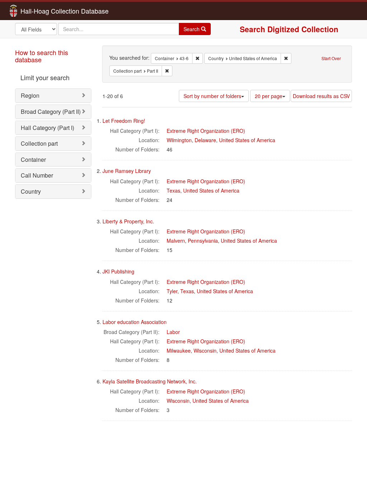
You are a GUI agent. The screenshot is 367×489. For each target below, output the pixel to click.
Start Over (331, 58)
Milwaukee (179, 350)
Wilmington (179, 140)
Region (30, 95)
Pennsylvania (203, 240)
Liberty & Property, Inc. (128, 221)
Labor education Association (135, 321)
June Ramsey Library (127, 170)
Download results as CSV (321, 96)
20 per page (268, 96)
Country (31, 191)
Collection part (39, 143)
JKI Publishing (118, 271)
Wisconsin (205, 350)
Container (33, 159)
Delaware (205, 140)
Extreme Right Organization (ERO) (206, 130)
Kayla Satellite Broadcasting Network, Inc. (150, 381)
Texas (173, 190)
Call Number (37, 175)
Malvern (176, 240)
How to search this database (41, 56)
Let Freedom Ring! (124, 120)
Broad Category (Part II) (51, 111)
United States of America (247, 140)
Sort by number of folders (212, 96)
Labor (173, 331)
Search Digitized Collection (289, 29)
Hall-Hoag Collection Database (41, 10)
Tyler (172, 291)
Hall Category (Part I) (47, 128)
